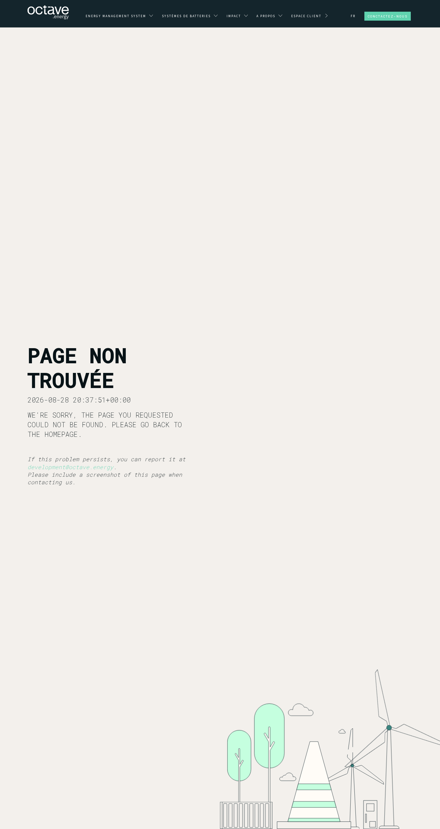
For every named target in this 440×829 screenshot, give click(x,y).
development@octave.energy (70, 467)
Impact (234, 16)
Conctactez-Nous (388, 16)
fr (353, 16)
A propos (266, 16)
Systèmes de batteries (187, 16)
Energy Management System (116, 16)
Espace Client (307, 16)
